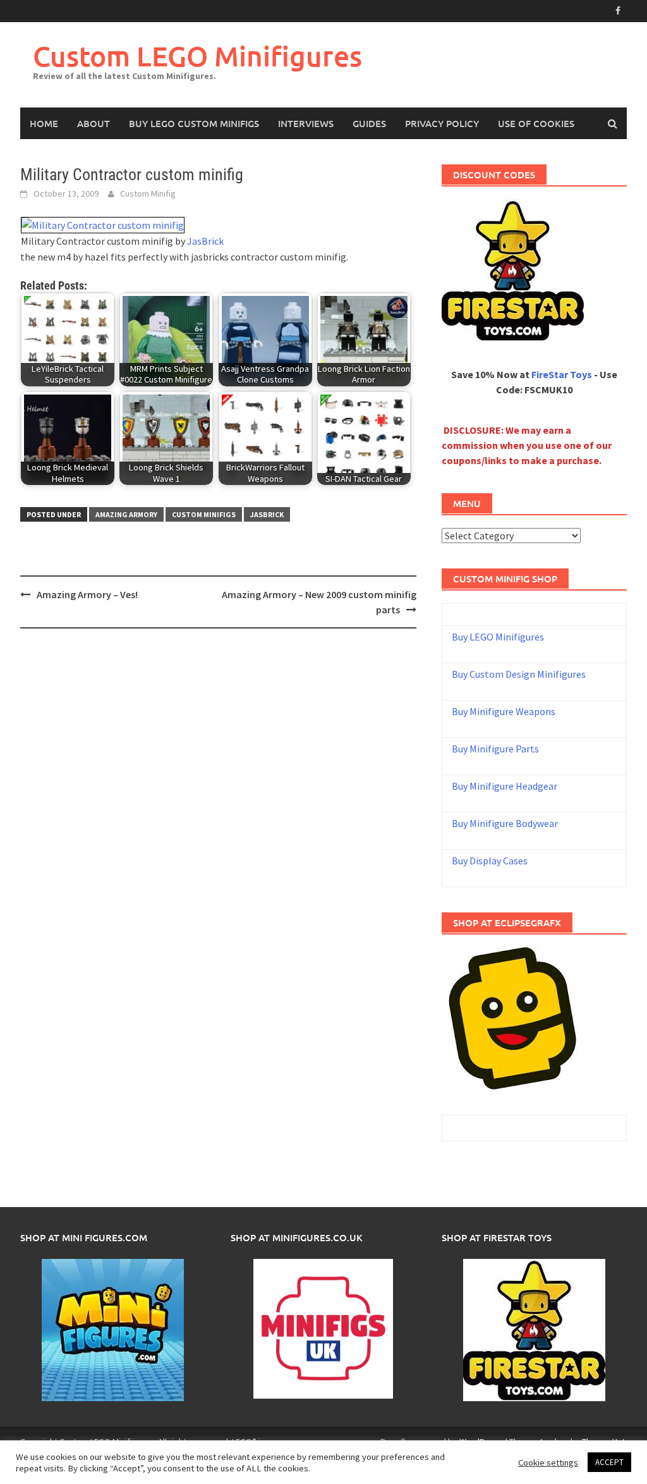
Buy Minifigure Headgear (504, 786)
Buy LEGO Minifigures (498, 636)
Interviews (306, 123)
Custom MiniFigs (204, 514)
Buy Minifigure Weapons (503, 711)
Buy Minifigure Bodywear (505, 823)
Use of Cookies (536, 123)
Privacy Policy (442, 123)
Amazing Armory (126, 514)
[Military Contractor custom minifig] (102, 224)
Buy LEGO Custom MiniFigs (194, 123)
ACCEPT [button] (609, 1462)
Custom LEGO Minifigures (197, 56)
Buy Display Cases (490, 860)
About (93, 123)
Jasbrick (267, 514)
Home (44, 123)
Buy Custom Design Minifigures (519, 674)
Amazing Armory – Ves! (87, 594)
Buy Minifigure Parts (495, 748)
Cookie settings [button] (548, 1462)
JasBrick (205, 241)
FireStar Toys (561, 374)
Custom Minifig (148, 193)
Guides (369, 123)
